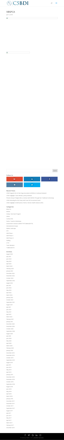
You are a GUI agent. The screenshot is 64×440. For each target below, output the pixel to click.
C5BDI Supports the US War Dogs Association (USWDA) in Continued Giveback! (26, 193)
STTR (7, 243)
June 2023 (8, 259)
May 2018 (8, 391)
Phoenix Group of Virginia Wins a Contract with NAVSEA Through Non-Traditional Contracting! (30, 198)
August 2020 (9, 333)
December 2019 (10, 353)
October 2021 (9, 300)
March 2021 (9, 316)
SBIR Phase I (9, 233)
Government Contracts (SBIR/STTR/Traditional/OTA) (19, 223)
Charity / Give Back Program (13, 214)
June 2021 (8, 309)
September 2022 (10, 280)
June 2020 (8, 338)
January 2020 (9, 350)
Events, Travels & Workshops (13, 221)
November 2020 (10, 326)
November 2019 (10, 355)
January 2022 (9, 297)
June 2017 (8, 415)
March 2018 (9, 396)
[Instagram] (40, 435)
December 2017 (10, 401)
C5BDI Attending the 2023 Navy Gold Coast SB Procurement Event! (23, 200)
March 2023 (9, 266)
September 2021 (10, 302)
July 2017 (8, 413)
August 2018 (9, 386)
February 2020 (10, 348)
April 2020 (8, 343)
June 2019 (8, 367)
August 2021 (9, 304)
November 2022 (10, 275)
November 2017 (10, 403)
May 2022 (8, 290)
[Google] (32, 435)
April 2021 (8, 314)
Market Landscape (11, 228)
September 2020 (10, 331)
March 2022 (9, 295)
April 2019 (8, 372)
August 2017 (9, 410)
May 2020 (8, 341)
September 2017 (10, 408)
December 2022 (10, 273)
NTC (7, 231)
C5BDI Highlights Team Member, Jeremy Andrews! (19, 195)
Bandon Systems (39, 438)
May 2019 (8, 369)
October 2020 (9, 329)
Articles (8, 211)
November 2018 (10, 379)
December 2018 (10, 377)
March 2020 (9, 345)
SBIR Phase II (9, 235)
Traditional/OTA (10, 247)
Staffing (8, 240)
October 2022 (9, 278)
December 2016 (10, 427)
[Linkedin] (36, 435)
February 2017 (10, 425)
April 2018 (8, 394)
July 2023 (8, 256)
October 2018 (9, 381)
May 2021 (8, 312)
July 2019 (8, 365)
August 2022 (9, 283)
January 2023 (9, 271)
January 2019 (9, 374)
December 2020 (10, 324)
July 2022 (8, 285)
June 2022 (8, 288)
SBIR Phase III (10, 238)
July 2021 (8, 307)
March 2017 (9, 422)
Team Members (10, 245)
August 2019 (9, 362)
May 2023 (8, 261)
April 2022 (8, 292)
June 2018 (8, 389)
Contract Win (9, 219)
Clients (8, 216)
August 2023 (9, 254)
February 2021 (10, 319)
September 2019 (10, 360)
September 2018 (10, 384)
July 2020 (8, 336)
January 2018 (9, 398)
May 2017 (8, 418)
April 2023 (8, 263)
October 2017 (9, 406)
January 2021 (9, 321)
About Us (8, 209)
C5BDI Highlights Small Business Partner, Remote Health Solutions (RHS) (24, 202)
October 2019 (9, 357)
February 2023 (10, 268)
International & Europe (12, 226)
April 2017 (8, 420)
